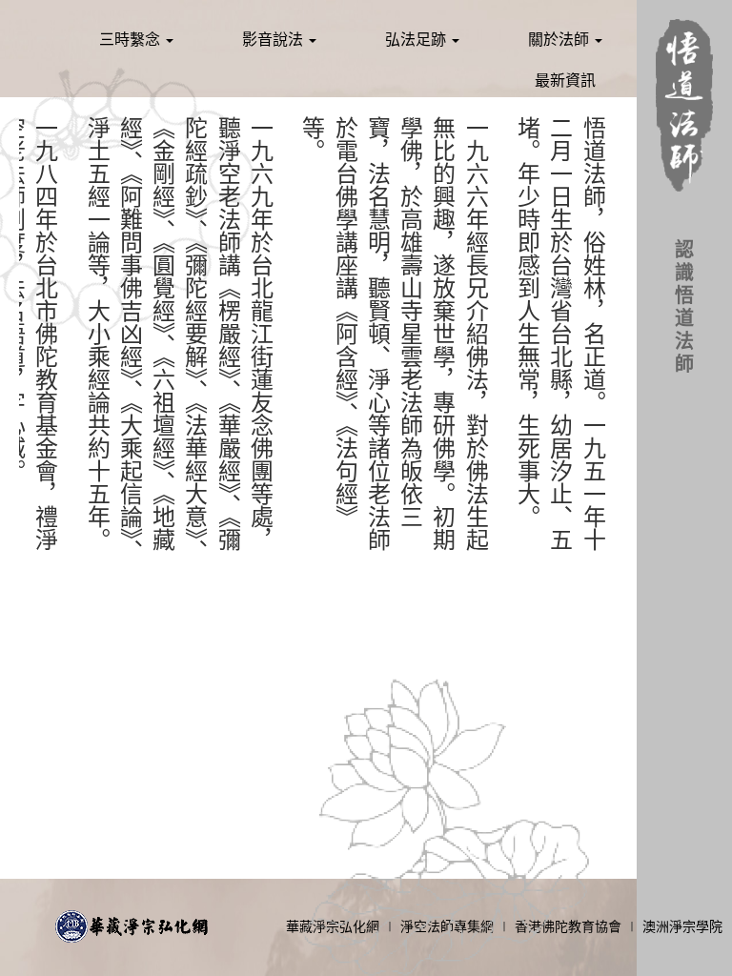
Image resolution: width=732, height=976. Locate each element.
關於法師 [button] (560, 39)
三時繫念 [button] (131, 39)
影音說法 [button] (274, 39)
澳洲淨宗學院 (682, 927)
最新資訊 (565, 80)
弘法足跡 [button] (417, 39)
